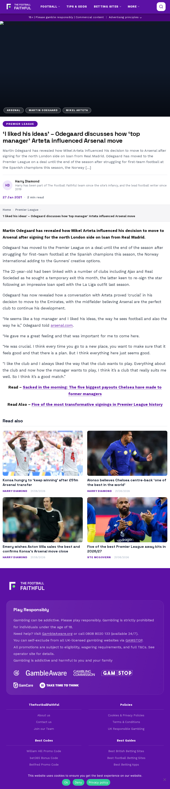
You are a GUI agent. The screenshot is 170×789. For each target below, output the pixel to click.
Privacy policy (98, 782)
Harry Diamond (27, 181)
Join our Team (44, 728)
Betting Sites (106, 6)
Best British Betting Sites (126, 751)
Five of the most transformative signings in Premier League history (97, 404)
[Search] (161, 6)
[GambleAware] (46, 673)
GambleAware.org (57, 634)
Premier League (20, 123)
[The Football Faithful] (18, 6)
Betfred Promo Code (44, 764)
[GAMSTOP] (117, 673)
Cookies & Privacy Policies (126, 715)
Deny (78, 782)
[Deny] (164, 779)
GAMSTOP (134, 640)
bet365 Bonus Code (44, 758)
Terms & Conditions (126, 722)
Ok (66, 782)
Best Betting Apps (126, 764)
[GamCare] (23, 685)
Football (49, 6)
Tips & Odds (76, 6)
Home (7, 209)
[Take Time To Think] (59, 685)
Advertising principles (124, 17)
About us (43, 715)
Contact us (44, 722)
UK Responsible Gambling (126, 728)
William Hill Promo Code (44, 751)
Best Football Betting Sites (126, 758)
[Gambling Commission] (84, 673)
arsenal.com (62, 325)
